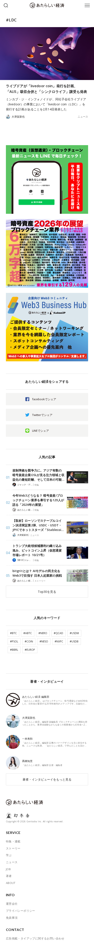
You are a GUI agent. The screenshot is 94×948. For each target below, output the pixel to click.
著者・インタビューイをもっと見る (47, 779)
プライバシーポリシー (20, 911)
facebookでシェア (44, 399)
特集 (37, 485)
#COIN (29, 641)
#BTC (13, 633)
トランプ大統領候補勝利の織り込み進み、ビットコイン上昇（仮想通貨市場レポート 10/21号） (37, 550)
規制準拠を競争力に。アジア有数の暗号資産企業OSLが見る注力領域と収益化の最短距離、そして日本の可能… (38, 475)
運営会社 (12, 904)
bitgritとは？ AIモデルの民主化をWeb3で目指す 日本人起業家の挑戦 (37, 573)
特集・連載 (13, 841)
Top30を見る (47, 592)
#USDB (74, 641)
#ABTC (27, 633)
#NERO (42, 633)
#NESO (44, 641)
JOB (8, 869)
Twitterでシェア (42, 415)
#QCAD (58, 633)
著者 (9, 876)
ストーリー (40, 581)
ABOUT (11, 883)
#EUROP (30, 650)
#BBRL (14, 650)
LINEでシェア (40, 431)
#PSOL (14, 641)
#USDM (74, 633)
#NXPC (59, 641)
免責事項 (12, 918)
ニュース (83, 116)
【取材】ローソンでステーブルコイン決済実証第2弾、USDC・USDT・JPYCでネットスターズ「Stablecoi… (38, 525)
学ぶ (9, 855)
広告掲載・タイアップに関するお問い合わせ (35, 938)
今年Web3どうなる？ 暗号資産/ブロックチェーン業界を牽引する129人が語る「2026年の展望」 (38, 500)
